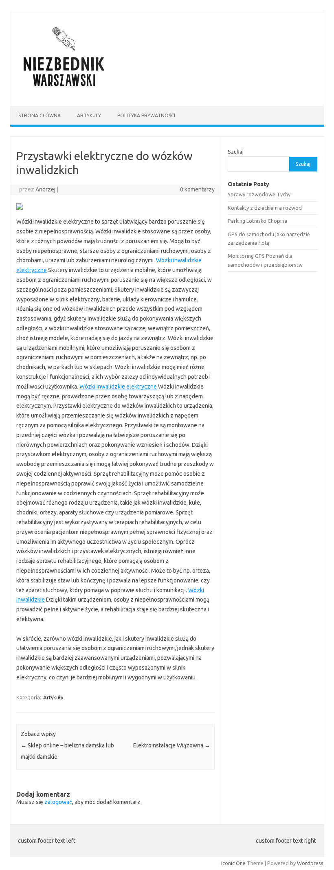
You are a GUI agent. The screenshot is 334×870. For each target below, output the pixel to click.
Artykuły (89, 115)
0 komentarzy (197, 189)
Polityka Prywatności (146, 115)
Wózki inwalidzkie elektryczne (118, 386)
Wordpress (310, 863)
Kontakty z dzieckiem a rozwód (265, 208)
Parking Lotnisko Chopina (257, 221)
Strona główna (39, 115)
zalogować (58, 802)
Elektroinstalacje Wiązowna (171, 745)
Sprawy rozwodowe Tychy (259, 194)
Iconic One (233, 863)
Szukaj (236, 151)
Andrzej (45, 189)
